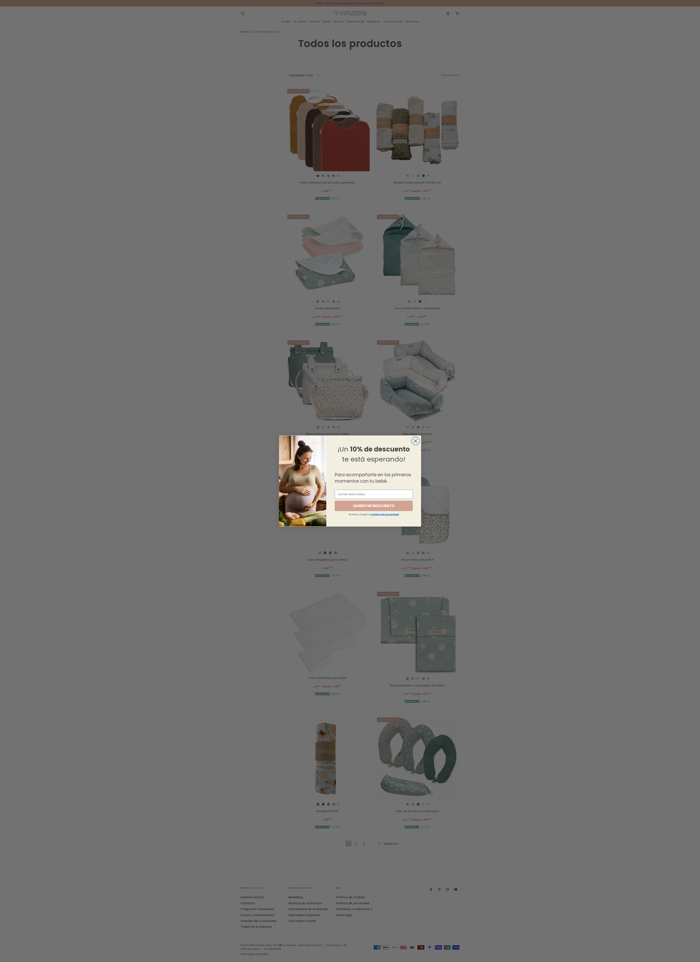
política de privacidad (385, 514)
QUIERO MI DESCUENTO (373, 505)
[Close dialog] (415, 441)
